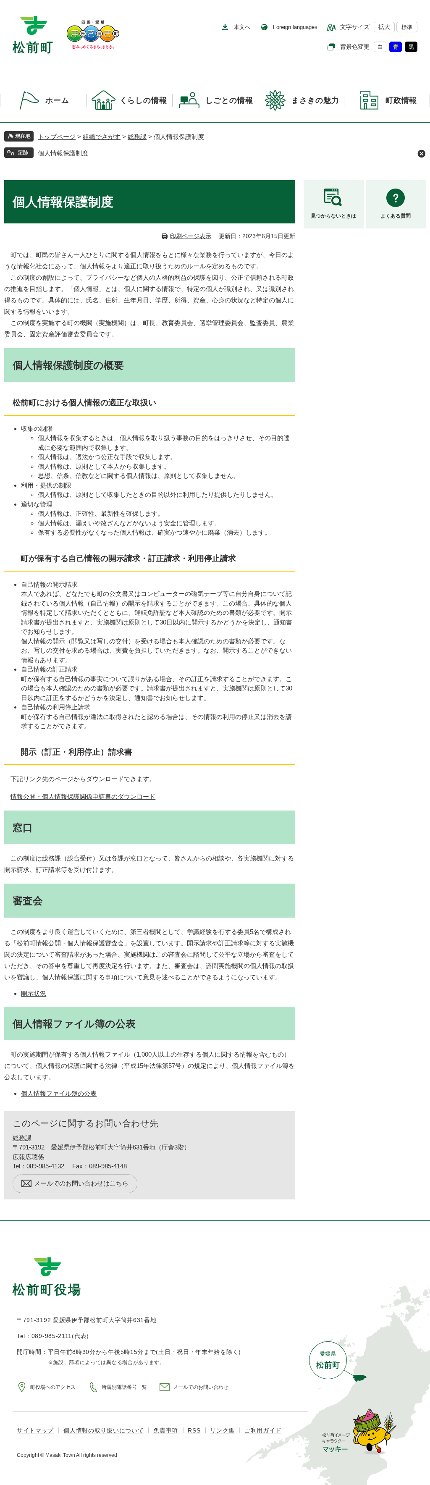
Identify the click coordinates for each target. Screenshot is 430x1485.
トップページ (57, 136)
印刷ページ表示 (190, 236)
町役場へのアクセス (53, 1387)
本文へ (242, 27)
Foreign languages (295, 27)
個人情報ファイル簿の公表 (59, 1093)
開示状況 (33, 993)
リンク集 (222, 1430)
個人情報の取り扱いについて (103, 1430)
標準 (406, 27)
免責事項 (165, 1430)
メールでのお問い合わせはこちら (81, 1183)
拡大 (384, 27)
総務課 (137, 136)
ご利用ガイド (262, 1430)
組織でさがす (102, 136)
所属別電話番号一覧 (124, 1387)
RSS (194, 1430)
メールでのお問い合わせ (200, 1387)
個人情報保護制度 (63, 153)
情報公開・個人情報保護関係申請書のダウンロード (82, 796)
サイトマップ (35, 1430)
